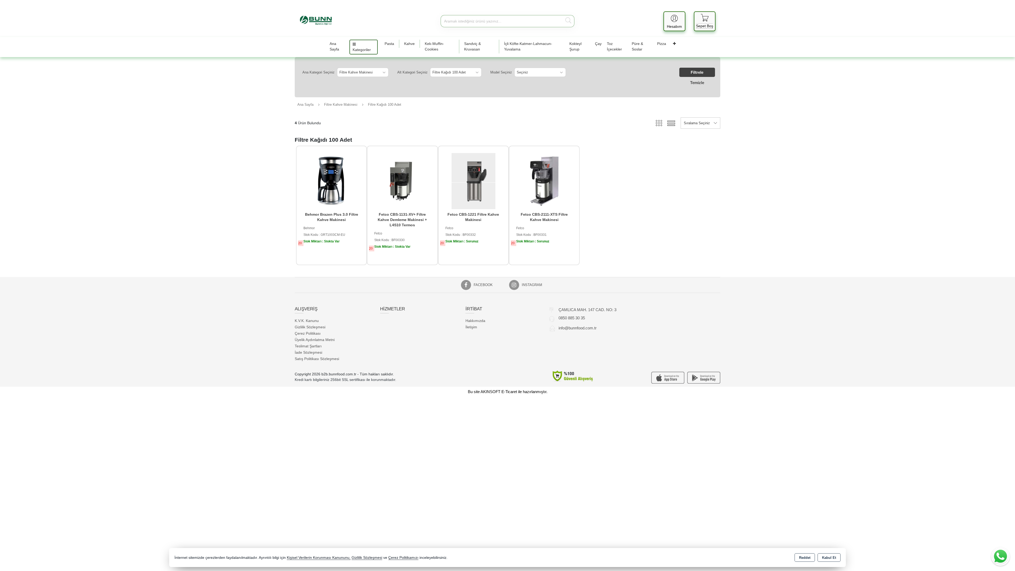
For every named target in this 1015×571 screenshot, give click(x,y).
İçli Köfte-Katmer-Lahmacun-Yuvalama (528, 46)
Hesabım (674, 26)
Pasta (389, 44)
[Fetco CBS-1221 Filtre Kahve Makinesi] (473, 180)
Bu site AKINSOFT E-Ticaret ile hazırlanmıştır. (507, 391)
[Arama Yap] (568, 21)
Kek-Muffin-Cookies (434, 46)
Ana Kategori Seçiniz (318, 72)
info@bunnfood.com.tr (578, 328)
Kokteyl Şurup (575, 46)
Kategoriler (362, 50)
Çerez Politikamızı (403, 558)
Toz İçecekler (614, 46)
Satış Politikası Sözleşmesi (317, 359)
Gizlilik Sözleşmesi (310, 327)
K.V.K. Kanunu (307, 321)
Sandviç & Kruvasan (472, 46)
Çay (598, 44)
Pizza (661, 44)
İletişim (471, 327)
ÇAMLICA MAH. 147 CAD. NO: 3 (587, 309)
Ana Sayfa (334, 46)
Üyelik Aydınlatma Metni (315, 340)
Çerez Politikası (308, 333)
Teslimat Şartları (308, 346)
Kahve (409, 44)
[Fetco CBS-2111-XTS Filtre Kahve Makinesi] (544, 180)
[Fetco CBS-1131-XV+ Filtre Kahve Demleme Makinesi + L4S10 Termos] (402, 180)
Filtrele (697, 72)
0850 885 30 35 (572, 318)
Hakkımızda (475, 321)
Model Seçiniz (501, 72)
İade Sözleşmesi (308, 352)
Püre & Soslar (637, 46)
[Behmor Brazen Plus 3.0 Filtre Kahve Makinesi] (331, 180)
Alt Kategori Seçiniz (412, 72)
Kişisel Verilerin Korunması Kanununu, (318, 558)
